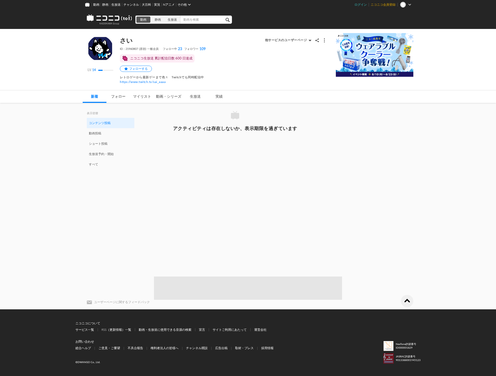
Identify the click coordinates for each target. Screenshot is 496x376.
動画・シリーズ (168, 96)
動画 (96, 4)
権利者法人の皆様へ (165, 348)
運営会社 (260, 329)
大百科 (146, 4)
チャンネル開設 (197, 348)
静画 (105, 4)
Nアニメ (169, 4)
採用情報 (267, 348)
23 (172, 49)
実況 (157, 4)
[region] (110, 143)
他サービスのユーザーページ (286, 40)
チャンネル (131, 4)
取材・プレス (244, 348)
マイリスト (142, 96)
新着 (94, 96)
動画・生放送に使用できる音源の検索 (165, 329)
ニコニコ (109, 19)
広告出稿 (221, 348)
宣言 (202, 329)
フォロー (118, 96)
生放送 (116, 4)
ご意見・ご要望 (109, 348)
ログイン (360, 4)
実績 (219, 96)
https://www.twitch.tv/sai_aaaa (143, 81)
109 (195, 49)
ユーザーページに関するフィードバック (122, 302)
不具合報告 (135, 348)
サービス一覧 (84, 329)
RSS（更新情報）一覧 (116, 329)
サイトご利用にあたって (230, 329)
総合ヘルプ (83, 348)
